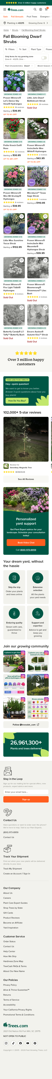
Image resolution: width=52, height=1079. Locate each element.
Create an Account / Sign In (16, 873)
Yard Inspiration (10, 927)
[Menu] (5, 9)
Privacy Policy (10, 985)
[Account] (40, 9)
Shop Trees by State (13, 908)
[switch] (44, 57)
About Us (7, 893)
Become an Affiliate (12, 922)
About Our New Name (14, 971)
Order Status (9, 941)
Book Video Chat (26, 542)
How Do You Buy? (17, 400)
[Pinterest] (35, 1043)
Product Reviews (11, 917)
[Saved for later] (21, 73)
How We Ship (9, 956)
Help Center (9, 951)
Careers (7, 898)
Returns (7, 995)
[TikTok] (13, 1043)
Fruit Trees (32, 16)
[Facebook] (20, 1043)
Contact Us (8, 837)
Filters (11, 49)
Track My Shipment (12, 868)
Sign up (26, 799)
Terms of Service (11, 999)
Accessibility (9, 1004)
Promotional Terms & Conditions (18, 1014)
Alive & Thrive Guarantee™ (16, 990)
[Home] (15, 9)
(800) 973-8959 (28, 550)
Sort (24, 49)
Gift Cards (8, 913)
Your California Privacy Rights (17, 1009)
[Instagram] (6, 1043)
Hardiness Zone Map (13, 961)
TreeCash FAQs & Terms (14, 966)
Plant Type (36, 49)
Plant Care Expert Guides (15, 903)
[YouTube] (28, 1043)
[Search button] (35, 9)
